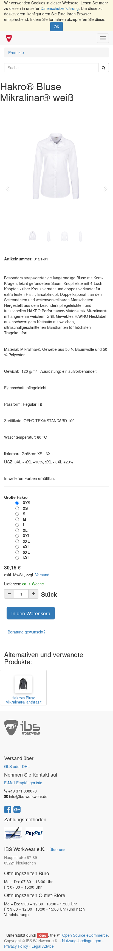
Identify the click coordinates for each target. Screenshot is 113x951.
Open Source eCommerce (85, 935)
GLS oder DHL (17, 766)
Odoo (42, 935)
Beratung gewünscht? (27, 632)
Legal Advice (43, 946)
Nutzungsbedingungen (81, 940)
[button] (9, 186)
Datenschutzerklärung (60, 8)
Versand (42, 574)
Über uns (57, 849)
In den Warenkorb (30, 613)
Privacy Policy (16, 946)
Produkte (16, 52)
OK (56, 26)
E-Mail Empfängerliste (23, 782)
